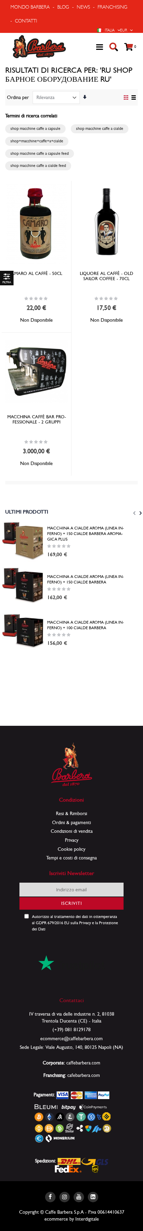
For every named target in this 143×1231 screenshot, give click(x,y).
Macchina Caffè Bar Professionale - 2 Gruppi (36, 419)
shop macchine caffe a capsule (35, 128)
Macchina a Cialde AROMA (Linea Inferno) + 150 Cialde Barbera (85, 579)
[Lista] (133, 97)
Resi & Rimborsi (71, 813)
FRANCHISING (112, 7)
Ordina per (18, 97)
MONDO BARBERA (30, 7)
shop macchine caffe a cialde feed (38, 165)
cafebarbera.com (83, 1075)
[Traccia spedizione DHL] (69, 1160)
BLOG (63, 7)
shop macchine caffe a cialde (99, 128)
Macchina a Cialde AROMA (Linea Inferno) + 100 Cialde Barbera (85, 625)
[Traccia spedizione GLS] (94, 1160)
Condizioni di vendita (72, 831)
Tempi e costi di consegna (71, 857)
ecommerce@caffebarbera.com (71, 1038)
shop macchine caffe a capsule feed (39, 153)
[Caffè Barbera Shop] (39, 47)
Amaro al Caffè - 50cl (36, 273)
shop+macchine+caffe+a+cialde (36, 141)
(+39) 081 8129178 (71, 1029)
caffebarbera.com (83, 1062)
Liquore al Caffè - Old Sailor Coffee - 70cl (106, 276)
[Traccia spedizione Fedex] (68, 1168)
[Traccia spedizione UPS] (95, 1168)
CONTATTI (26, 21)
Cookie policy (71, 849)
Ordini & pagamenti (71, 822)
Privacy (71, 840)
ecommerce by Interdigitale (71, 1219)
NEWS (83, 7)
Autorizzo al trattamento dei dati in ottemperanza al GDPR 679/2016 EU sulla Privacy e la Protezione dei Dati (75, 922)
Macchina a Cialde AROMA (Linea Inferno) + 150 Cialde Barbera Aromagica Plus (85, 534)
